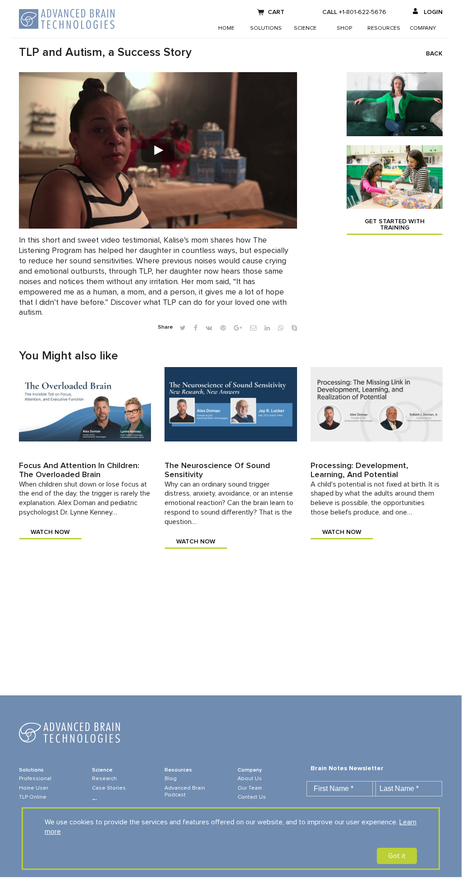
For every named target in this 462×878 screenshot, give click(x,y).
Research (104, 778)
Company (423, 28)
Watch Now (50, 532)
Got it (397, 856)
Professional (35, 778)
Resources (383, 28)
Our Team (250, 788)
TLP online (32, 797)
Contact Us (252, 797)
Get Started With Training (395, 224)
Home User (33, 788)
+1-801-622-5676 (362, 12)
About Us (250, 778)
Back (434, 54)
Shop (344, 28)
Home (226, 28)
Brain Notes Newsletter (347, 768)
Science (305, 28)
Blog (171, 778)
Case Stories (109, 788)
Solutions (266, 28)
